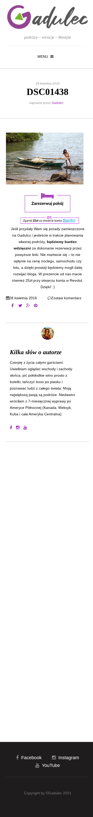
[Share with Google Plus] (28, 306)
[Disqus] (47, 515)
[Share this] (12, 306)
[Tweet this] (20, 306)
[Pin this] (36, 306)
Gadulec (58, 103)
